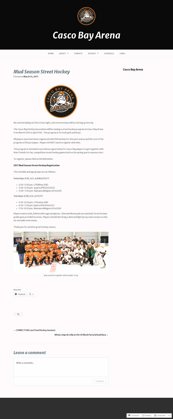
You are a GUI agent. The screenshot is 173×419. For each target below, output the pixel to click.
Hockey (92, 53)
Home (51, 53)
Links (122, 53)
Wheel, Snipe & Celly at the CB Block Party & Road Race (80, 334)
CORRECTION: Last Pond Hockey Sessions (35, 330)
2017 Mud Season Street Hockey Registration (37, 165)
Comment (100, 381)
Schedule (109, 53)
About (62, 53)
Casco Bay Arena (86, 35)
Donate (78, 53)
